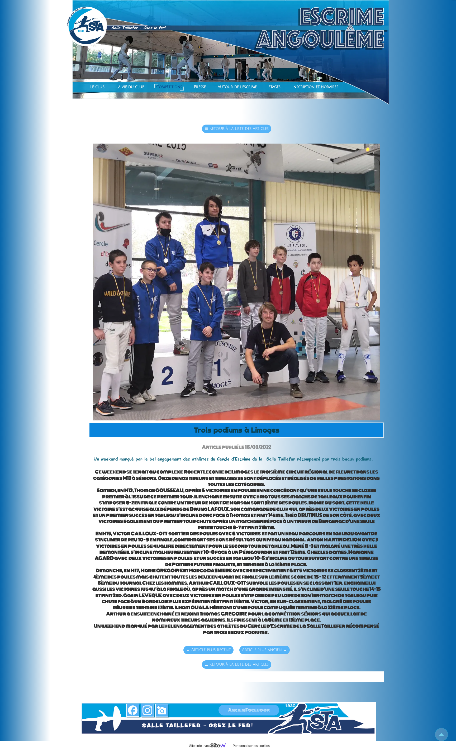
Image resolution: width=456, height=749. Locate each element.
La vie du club (130, 87)
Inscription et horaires (315, 87)
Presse (200, 87)
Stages (274, 87)
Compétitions (169, 87)
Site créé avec (199, 746)
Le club (97, 87)
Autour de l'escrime (237, 87)
